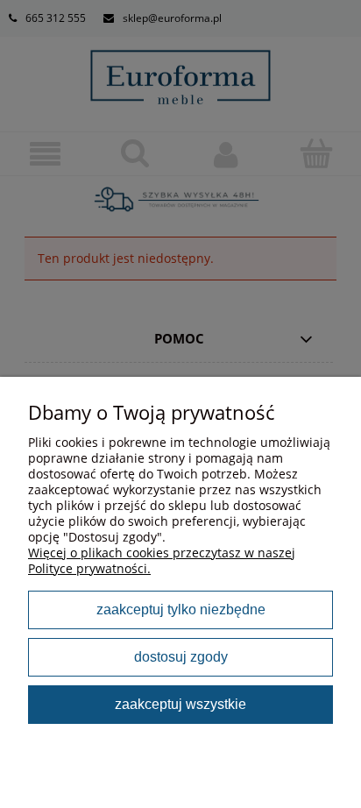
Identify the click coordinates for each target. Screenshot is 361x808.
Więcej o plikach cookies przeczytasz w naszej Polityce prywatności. (161, 560)
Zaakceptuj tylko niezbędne (180, 609)
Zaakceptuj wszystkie (180, 704)
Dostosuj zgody (181, 656)
